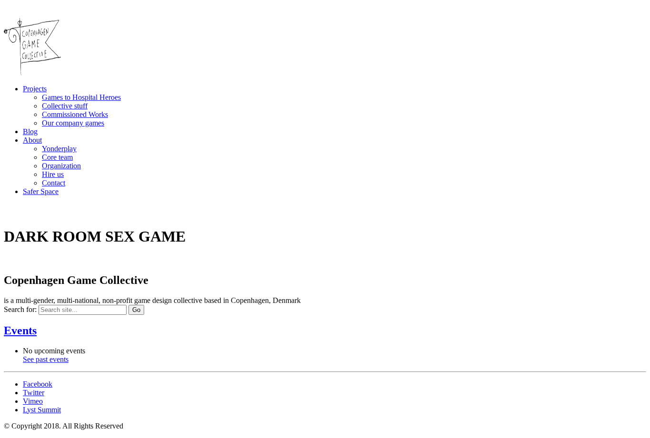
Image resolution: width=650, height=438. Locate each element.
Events (20, 330)
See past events (46, 359)
